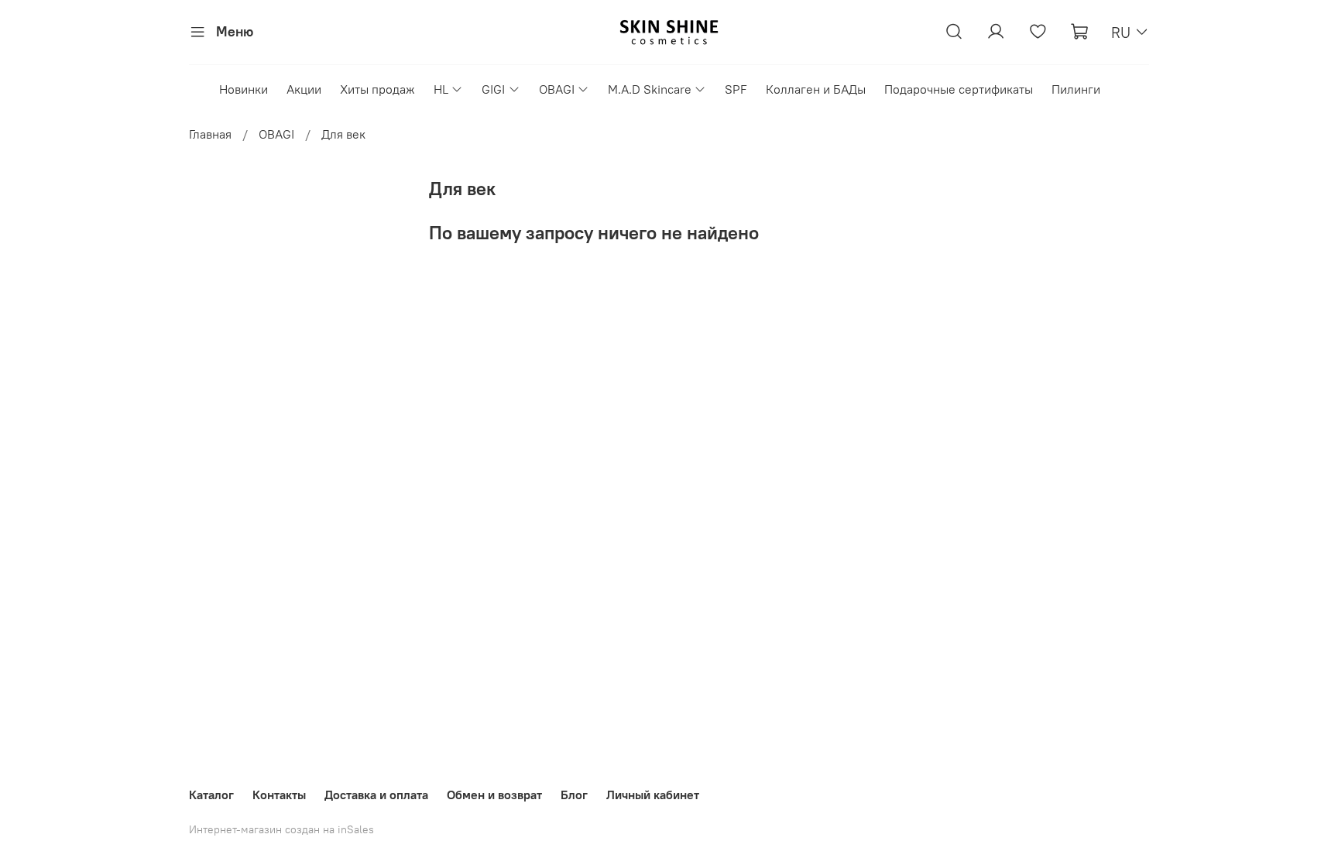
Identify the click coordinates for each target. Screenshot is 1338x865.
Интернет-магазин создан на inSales (281, 829)
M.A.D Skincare (649, 89)
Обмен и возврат (494, 794)
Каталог (211, 794)
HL (441, 89)
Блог (574, 794)
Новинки (243, 89)
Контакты (279, 794)
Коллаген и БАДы (816, 89)
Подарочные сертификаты (958, 89)
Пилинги (1076, 89)
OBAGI (557, 89)
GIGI (493, 89)
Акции (303, 89)
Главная (210, 134)
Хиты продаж (377, 89)
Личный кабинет (652, 794)
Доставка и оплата (376, 794)
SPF (736, 89)
